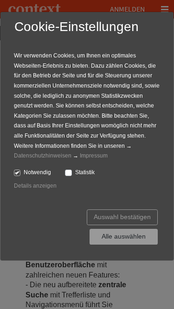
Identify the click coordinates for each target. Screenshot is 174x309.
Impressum (94, 155)
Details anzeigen (35, 186)
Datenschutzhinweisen (42, 155)
